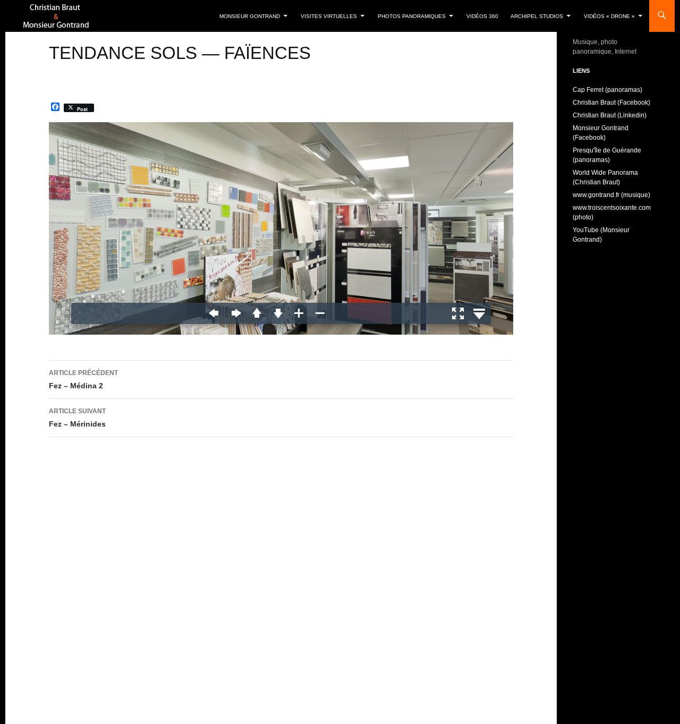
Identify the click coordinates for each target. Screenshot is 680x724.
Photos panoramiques (412, 16)
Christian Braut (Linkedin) (610, 115)
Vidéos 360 (482, 16)
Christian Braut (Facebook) (611, 102)
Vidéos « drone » (609, 16)
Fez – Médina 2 (83, 379)
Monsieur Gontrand (249, 16)
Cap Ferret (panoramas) (607, 89)
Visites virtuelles (329, 16)
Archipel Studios (537, 16)
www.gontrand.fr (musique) (611, 195)
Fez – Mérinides (77, 417)
